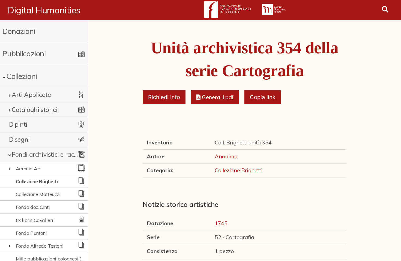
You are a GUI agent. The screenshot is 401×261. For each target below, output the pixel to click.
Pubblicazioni (24, 53)
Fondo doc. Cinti (33, 207)
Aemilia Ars (28, 168)
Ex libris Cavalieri (34, 220)
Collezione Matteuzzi (38, 194)
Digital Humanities (44, 10)
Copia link (263, 97)
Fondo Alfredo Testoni (40, 246)
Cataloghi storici (34, 110)
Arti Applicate (31, 95)
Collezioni (21, 76)
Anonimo (226, 156)
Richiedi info (164, 97)
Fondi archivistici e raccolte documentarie (46, 154)
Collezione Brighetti (37, 181)
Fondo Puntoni (31, 233)
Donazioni (18, 31)
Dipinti (18, 124)
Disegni (19, 139)
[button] (215, 97)
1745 (221, 223)
